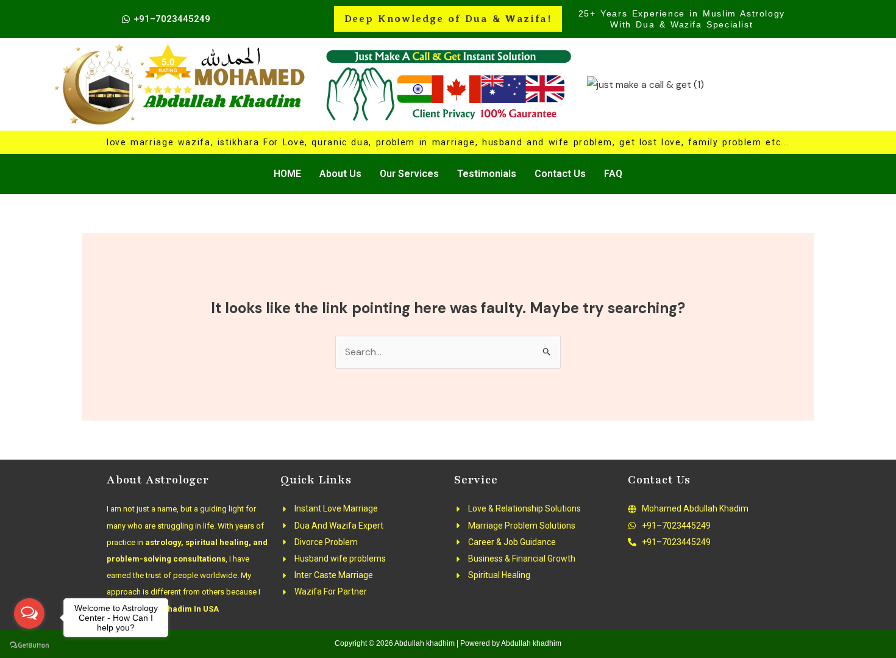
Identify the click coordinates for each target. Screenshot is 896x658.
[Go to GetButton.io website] (29, 645)
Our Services (409, 173)
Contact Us (560, 173)
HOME (287, 173)
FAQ (613, 173)
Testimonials (486, 173)
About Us (340, 173)
